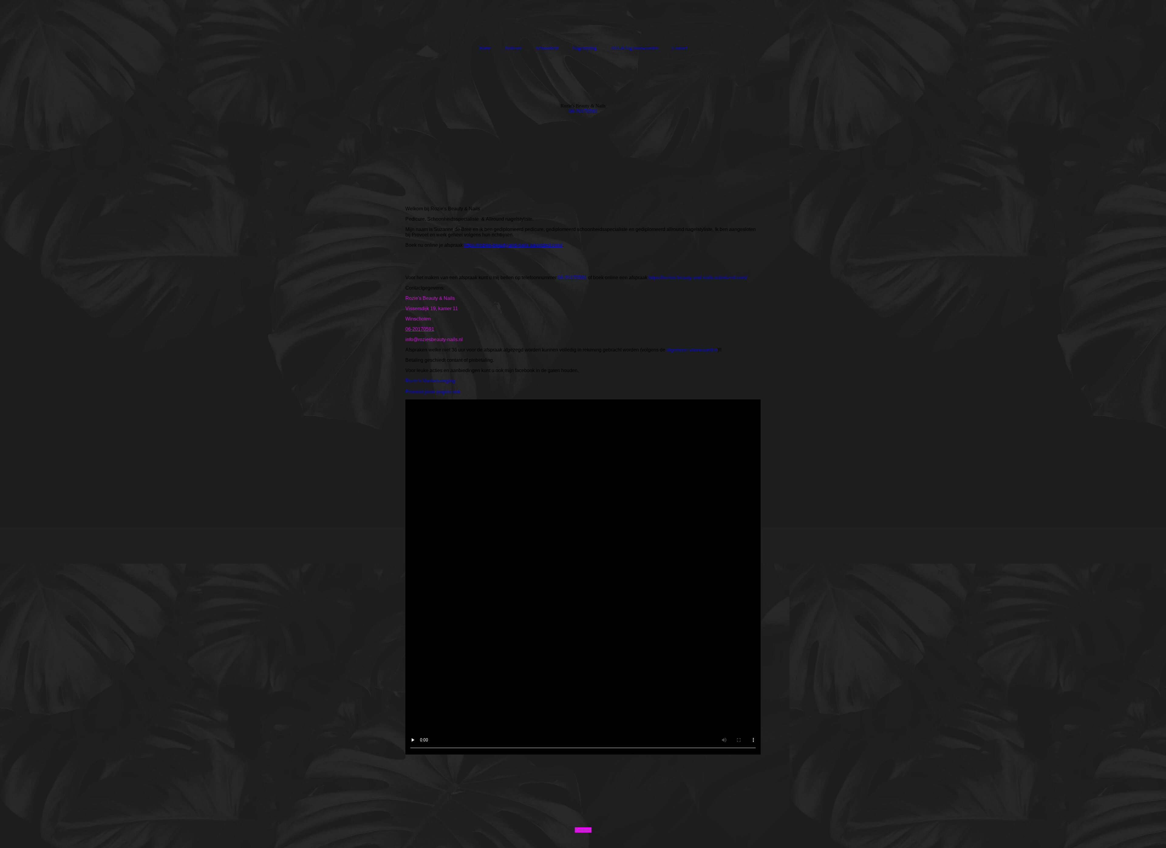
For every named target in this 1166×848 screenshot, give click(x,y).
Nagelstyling (584, 48)
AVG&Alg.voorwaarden (634, 48)
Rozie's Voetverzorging (430, 380)
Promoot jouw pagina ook (432, 391)
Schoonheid (547, 48)
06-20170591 (583, 111)
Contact (679, 48)
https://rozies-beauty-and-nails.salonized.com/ (513, 245)
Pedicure (513, 48)
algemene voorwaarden (692, 349)
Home (485, 48)
